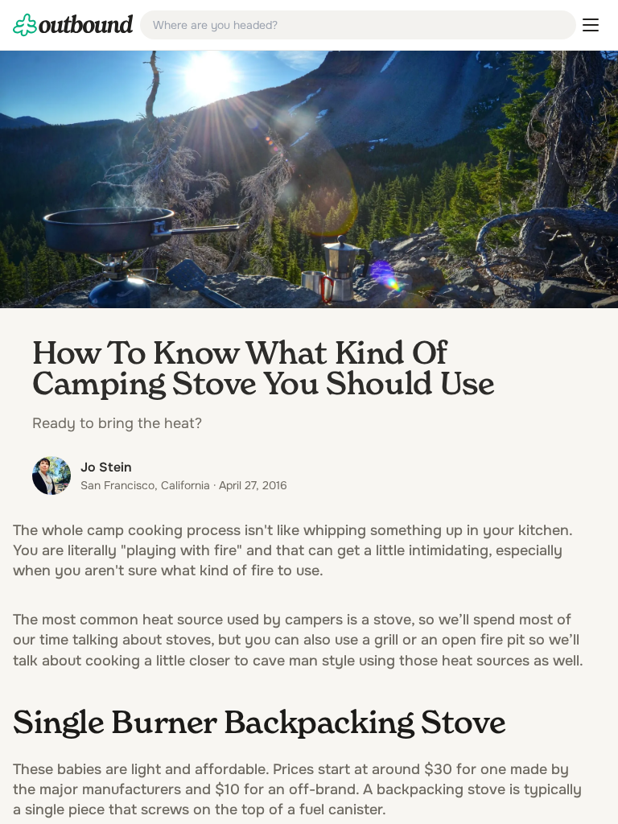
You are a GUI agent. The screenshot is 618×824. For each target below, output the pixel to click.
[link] (73, 25)
